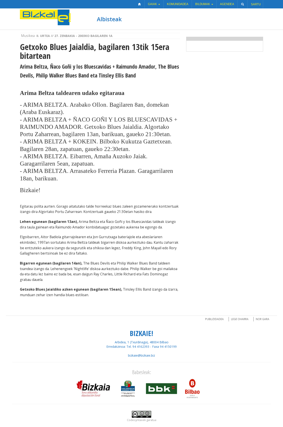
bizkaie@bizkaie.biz (141, 355)
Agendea (227, 4)
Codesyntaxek (136, 420)
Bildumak (203, 4)
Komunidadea (177, 4)
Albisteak (109, 19)
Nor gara (262, 319)
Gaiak (153, 4)
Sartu (256, 4)
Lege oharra (240, 319)
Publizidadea (214, 319)
